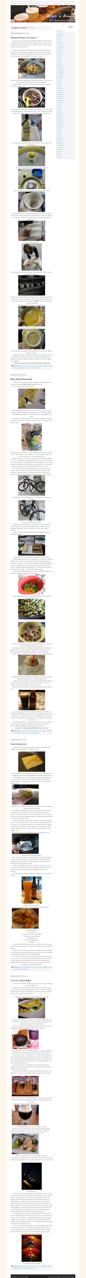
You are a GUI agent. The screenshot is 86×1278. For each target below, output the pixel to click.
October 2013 (60, 74)
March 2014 (60, 64)
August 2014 (60, 53)
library (36, 731)
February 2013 (61, 90)
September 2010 (61, 149)
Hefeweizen (29, 967)
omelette (40, 366)
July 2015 (60, 37)
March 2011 (60, 137)
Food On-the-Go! (19, 744)
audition (21, 366)
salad (30, 733)
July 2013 (60, 80)
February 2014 (61, 66)
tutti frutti (37, 368)
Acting (21, 967)
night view (36, 1266)
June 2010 (60, 155)
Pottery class (32, 368)
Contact (46, 3)
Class (24, 967)
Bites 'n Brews (14, 1276)
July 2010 (60, 153)
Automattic (72, 1276)
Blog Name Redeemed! (21, 379)
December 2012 (61, 94)
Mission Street (19, 969)
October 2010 (60, 147)
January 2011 (60, 141)
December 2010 (61, 143)
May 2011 (60, 133)
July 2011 (60, 129)
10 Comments (48, 1266)
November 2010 (61, 145)
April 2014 (60, 62)
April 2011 (60, 135)
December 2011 (61, 118)
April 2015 (60, 41)
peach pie (16, 368)
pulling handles (42, 355)
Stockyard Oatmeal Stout (18, 712)
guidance (29, 1266)
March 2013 (60, 88)
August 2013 (60, 78)
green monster (27, 366)
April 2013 (60, 86)
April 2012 (60, 110)
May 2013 (60, 84)
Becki (14, 33)
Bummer (21, 1266)
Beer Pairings (35, 3)
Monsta (15, 52)
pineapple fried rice (23, 368)
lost (33, 1266)
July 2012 (60, 104)
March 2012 (60, 112)
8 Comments (49, 366)
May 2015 (60, 39)
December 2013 (61, 70)
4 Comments (49, 731)
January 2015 (60, 45)
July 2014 (60, 56)
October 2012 (60, 98)
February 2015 (61, 43)
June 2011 (60, 131)
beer (20, 731)
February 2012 (61, 114)
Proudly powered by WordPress (55, 1276)
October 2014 (60, 49)
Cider (25, 1266)
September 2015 (61, 35)
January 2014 (60, 68)
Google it (13, 301)
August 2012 (60, 102)
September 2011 (61, 125)
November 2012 (61, 96)
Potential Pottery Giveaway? (24, 37)
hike (33, 731)
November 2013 (61, 72)
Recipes (68, 3)
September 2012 (61, 100)
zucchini (37, 733)
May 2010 (60, 157)
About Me (23, 3)
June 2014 (60, 58)
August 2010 (60, 151)
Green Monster (15, 422)
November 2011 (61, 120)
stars (35, 1268)
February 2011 (61, 139)
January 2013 (60, 92)
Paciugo (31, 679)
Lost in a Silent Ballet (21, 980)
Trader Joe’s (28, 113)
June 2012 (60, 106)
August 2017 (60, 33)
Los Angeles (35, 967)
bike (23, 731)
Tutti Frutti (15, 109)
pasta (27, 733)
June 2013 (60, 82)
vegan (33, 733)
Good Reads (57, 3)
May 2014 (60, 60)
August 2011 (60, 127)
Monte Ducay (34, 366)
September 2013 (61, 76)
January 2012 (60, 116)
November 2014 (61, 47)
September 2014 (61, 51)
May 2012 (60, 108)
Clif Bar (47, 832)
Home (14, 3)
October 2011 (60, 123)
